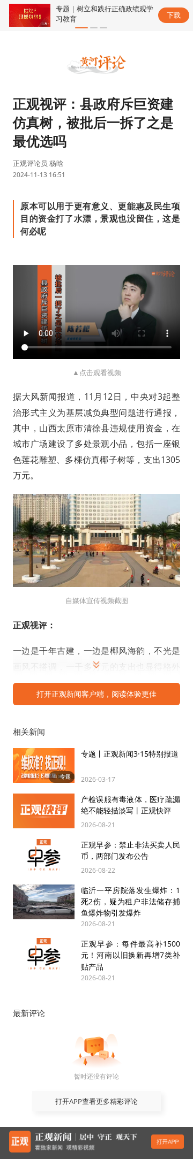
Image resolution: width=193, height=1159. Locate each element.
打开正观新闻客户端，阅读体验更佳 (96, 694)
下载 (174, 15)
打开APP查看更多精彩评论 (96, 1101)
